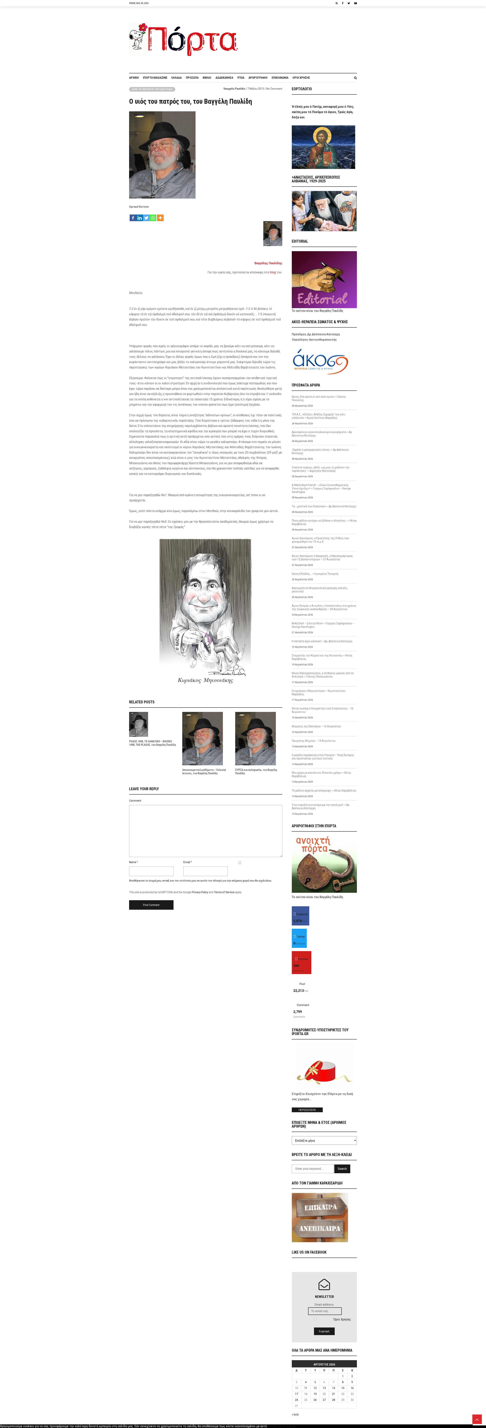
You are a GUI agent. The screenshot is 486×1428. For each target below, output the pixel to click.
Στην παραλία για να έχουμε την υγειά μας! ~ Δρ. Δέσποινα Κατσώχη (321, 806)
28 (333, 1399)
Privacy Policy (200, 892)
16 (352, 1388)
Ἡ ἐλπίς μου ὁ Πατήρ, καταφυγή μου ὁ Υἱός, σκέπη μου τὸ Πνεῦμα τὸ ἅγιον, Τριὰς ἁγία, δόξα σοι (323, 112)
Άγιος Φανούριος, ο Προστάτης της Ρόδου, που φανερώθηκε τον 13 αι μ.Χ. (320, 540)
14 (333, 1388)
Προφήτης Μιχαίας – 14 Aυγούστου (314, 740)
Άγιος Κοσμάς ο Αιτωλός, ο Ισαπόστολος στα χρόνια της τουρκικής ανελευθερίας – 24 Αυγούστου (324, 607)
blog (273, 272)
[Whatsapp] (153, 216)
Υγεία (240, 77)
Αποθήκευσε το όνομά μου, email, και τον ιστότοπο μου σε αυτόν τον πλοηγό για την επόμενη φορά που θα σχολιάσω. (200, 880)
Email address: (324, 1304)
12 (315, 1388)
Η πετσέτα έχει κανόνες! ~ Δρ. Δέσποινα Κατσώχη (322, 641)
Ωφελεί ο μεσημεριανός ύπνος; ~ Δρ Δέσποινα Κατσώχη (320, 451)
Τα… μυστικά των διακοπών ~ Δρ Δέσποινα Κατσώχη (324, 506)
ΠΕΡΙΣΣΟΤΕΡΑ (307, 1110)
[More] (160, 216)
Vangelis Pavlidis (234, 88)
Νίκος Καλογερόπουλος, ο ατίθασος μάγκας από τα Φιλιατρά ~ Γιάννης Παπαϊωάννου (323, 675)
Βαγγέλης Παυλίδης (268, 263)
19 (315, 1394)
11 (305, 1388)
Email (186, 862)
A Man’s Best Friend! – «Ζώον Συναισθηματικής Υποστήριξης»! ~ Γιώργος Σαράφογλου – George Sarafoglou (321, 488)
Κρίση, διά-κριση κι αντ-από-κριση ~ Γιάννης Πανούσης (319, 398)
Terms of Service (224, 892)
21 (333, 1394)
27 (324, 1399)
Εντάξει (272, 1426)
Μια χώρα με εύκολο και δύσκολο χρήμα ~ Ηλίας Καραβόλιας (321, 774)
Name (132, 862)
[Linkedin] (139, 216)
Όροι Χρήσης (301, 77)
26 (315, 1399)
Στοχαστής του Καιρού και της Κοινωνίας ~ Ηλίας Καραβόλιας (322, 657)
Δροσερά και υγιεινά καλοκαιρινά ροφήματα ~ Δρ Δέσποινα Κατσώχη (322, 434)
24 (296, 1399)
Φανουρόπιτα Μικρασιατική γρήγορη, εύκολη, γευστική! (320, 590)
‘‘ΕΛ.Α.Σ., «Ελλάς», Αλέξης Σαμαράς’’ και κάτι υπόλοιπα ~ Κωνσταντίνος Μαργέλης (318, 416)
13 (324, 1388)
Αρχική (134, 77)
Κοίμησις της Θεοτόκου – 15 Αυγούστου (316, 726)
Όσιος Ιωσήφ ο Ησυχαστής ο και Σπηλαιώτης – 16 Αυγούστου (322, 710)
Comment (135, 800)
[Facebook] (133, 216)
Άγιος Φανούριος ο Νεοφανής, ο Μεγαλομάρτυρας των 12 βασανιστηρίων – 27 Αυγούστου (322, 557)
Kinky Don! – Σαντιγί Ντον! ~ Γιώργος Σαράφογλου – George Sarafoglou (323, 625)
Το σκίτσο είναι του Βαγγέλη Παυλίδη (317, 311)
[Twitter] (146, 216)
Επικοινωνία (280, 77)
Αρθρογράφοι (258, 77)
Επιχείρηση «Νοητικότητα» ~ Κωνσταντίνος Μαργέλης (319, 692)
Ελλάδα (176, 77)
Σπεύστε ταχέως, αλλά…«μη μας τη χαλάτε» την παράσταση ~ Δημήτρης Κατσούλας (321, 469)
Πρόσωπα (192, 77)
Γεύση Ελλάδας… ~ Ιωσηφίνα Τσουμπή (315, 573)
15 (342, 1388)
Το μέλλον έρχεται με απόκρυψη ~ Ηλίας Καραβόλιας (324, 790)
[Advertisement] (300, 37)
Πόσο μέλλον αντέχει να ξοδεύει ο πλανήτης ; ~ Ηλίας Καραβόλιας (324, 522)
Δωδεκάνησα (224, 77)
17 (296, 1394)
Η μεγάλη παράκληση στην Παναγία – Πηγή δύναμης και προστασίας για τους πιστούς (323, 757)
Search (342, 1169)
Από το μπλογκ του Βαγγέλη (152, 89)
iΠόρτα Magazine (155, 77)
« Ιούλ (295, 1414)
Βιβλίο (207, 77)
